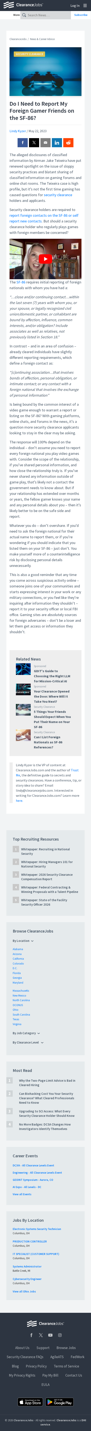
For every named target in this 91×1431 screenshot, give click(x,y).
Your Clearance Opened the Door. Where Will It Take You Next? (51, 696)
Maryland (18, 982)
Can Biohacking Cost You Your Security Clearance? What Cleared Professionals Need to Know (46, 1098)
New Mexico (19, 995)
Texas (16, 1019)
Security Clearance (29, 54)
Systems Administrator (27, 1266)
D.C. (15, 968)
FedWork (77, 1357)
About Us (22, 1347)
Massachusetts (21, 990)
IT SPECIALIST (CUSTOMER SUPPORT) (36, 1254)
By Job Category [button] (24, 1033)
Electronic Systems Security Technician (37, 1229)
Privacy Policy (36, 1366)
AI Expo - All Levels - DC (27, 1187)
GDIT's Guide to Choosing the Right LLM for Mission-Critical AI (52, 676)
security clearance (58, 194)
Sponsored (40, 666)
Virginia (17, 1024)
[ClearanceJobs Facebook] (31, 1335)
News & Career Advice (42, 39)
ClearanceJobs (18, 39)
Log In (75, 5)
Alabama (18, 949)
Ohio (15, 1010)
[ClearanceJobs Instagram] (59, 1335)
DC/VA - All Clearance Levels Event (33, 1165)
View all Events (22, 1194)
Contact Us (73, 1375)
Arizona (17, 954)
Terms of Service (66, 1366)
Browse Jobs (66, 1347)
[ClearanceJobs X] (40, 1335)
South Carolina (21, 1014)
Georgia (17, 978)
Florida (17, 973)
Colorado (18, 963)
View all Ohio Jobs (24, 1291)
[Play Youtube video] (45, 259)
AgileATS (57, 1357)
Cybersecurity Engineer (27, 1279)
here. (19, 800)
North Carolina (21, 1000)
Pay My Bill (50, 1375)
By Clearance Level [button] (26, 1042)
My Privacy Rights (22, 1375)
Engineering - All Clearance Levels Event (37, 1172)
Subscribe (80, 15)
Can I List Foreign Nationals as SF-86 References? (48, 742)
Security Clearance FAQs (25, 1357)
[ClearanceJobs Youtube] (50, 1335)
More (16, 15)
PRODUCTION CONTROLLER (30, 1241)
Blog (15, 1366)
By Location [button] (21, 941)
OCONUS (18, 1005)
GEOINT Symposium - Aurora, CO (33, 1180)
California (18, 958)
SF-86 (21, 282)
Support (43, 1347)
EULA (45, 1384)
